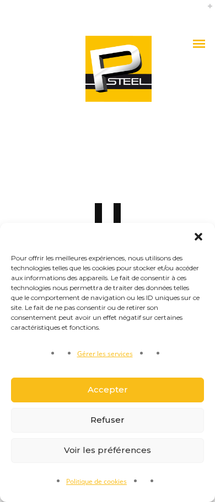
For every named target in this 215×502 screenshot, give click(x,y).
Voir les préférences (107, 450)
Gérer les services (105, 353)
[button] (198, 236)
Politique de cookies (96, 481)
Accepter (108, 389)
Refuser (107, 419)
